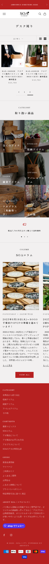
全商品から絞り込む (11, 395)
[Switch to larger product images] (40, 39)
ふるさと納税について (12, 484)
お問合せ (6, 480)
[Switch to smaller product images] (45, 39)
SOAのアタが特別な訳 (12, 449)
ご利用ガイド (8, 471)
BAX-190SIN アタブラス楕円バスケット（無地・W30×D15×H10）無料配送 (12, 75)
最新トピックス (9, 426)
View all (24, 375)
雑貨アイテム (8, 404)
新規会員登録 (8, 462)
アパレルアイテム (10, 408)
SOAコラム (7, 431)
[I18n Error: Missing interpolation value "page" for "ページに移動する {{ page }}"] (19, 92)
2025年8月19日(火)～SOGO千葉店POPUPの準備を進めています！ (21, 323)
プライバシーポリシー (12, 489)
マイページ (7, 466)
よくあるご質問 (9, 475)
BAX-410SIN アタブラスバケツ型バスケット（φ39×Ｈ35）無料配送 (36, 74)
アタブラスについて (11, 444)
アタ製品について (10, 435)
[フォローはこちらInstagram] (11, 535)
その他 (5, 413)
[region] (24, 227)
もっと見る (7, 365)
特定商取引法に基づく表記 (14, 493)
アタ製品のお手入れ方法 (13, 439)
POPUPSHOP (9, 314)
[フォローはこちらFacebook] (4, 535)
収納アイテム (8, 399)
